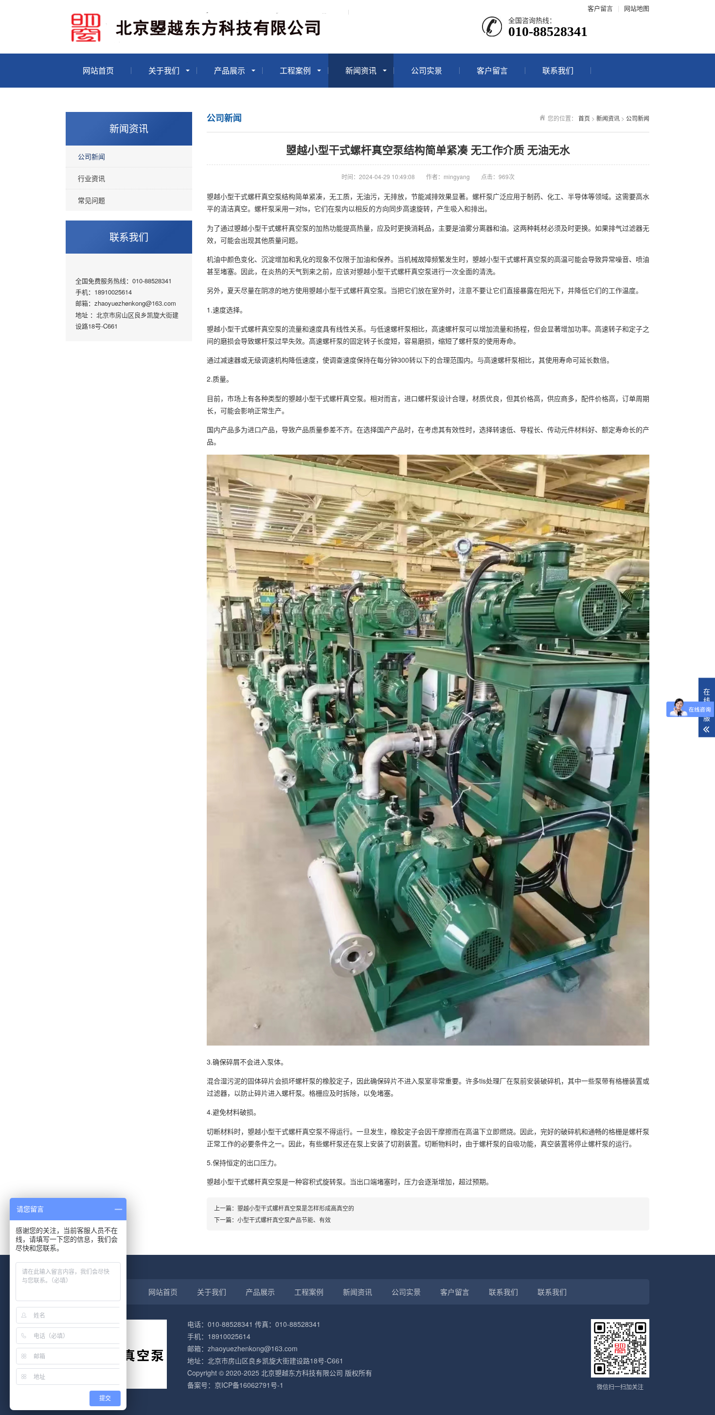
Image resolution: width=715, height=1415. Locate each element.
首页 (584, 118)
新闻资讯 (360, 70)
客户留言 (600, 8)
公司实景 (426, 70)
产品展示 (229, 70)
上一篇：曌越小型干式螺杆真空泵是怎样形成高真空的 (284, 1208)
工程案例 (295, 70)
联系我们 (557, 70)
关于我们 (163, 70)
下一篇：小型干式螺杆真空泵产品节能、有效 (272, 1219)
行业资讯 (91, 178)
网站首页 (98, 70)
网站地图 (636, 8)
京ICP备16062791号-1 (249, 1385)
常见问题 (91, 200)
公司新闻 (91, 156)
